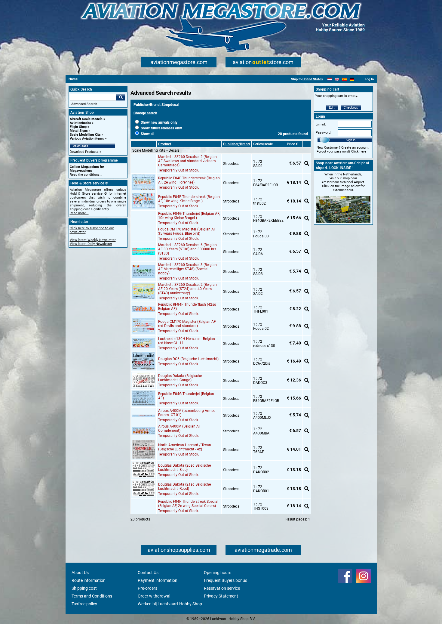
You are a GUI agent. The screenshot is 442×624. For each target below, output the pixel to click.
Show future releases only (161, 128)
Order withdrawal (154, 596)
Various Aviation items (87, 139)
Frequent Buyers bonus (225, 580)
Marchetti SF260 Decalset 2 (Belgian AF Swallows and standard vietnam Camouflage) (187, 161)
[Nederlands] (329, 79)
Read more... (79, 213)
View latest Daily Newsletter (91, 244)
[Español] (344, 79)
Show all (147, 134)
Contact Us (148, 572)
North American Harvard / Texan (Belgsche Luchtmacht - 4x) (184, 447)
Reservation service (222, 588)
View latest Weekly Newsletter (93, 240)
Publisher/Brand (236, 144)
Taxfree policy (84, 603)
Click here (358, 151)
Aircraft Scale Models (86, 119)
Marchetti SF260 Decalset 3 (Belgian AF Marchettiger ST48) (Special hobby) (187, 269)
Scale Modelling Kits (85, 135)
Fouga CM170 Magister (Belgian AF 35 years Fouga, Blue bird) (187, 231)
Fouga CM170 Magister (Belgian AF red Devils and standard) (187, 324)
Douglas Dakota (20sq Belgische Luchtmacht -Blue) (184, 467)
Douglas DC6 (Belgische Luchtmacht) (188, 359)
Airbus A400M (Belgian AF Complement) (179, 428)
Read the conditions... (86, 175)
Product (164, 144)
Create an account (355, 148)
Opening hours (217, 572)
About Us (80, 572)
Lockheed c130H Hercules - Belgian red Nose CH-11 (186, 341)
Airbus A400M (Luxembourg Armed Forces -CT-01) (187, 413)
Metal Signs (79, 131)
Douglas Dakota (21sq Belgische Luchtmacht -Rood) (184, 486)
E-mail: (321, 124)
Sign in (350, 140)
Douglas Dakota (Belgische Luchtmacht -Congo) (180, 378)
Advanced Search (84, 104)
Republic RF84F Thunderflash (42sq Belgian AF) (187, 306)
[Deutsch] (352, 79)
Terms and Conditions (92, 596)
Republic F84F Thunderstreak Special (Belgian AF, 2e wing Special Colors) (188, 503)
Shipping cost (84, 588)
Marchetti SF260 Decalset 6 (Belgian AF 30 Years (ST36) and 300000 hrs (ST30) (187, 249)
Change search (145, 113)
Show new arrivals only (158, 122)
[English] (337, 79)
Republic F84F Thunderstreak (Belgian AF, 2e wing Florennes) (189, 180)
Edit (332, 108)
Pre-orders (147, 588)
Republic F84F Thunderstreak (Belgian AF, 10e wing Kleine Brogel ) (189, 199)
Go (120, 97)
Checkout (351, 108)
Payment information (157, 580)
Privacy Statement (221, 596)
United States (312, 79)
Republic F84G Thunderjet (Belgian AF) (186, 396)
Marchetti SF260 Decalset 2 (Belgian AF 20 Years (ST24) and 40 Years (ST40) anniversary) (187, 289)
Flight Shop (78, 127)
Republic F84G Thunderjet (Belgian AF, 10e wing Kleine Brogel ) (189, 216)
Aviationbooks (80, 123)
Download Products (84, 152)
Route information (89, 580)
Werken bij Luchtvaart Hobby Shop (170, 603)
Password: (323, 132)
